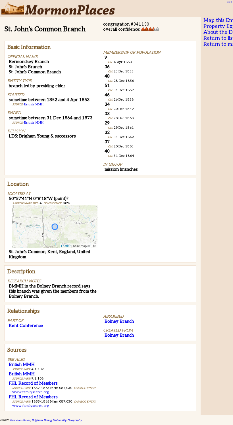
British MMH (33, 104)
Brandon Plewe (20, 420)
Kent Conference (26, 325)
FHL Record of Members (33, 383)
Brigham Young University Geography (57, 420)
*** (229, 3)
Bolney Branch (119, 321)
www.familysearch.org (30, 392)
